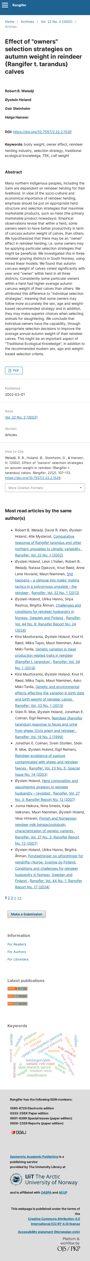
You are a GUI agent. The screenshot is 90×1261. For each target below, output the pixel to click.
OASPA (46, 1192)
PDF (15, 370)
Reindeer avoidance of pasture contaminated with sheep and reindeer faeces (46, 761)
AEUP (63, 1192)
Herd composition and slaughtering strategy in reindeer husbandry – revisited (46, 787)
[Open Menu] (5, 5)
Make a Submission (26, 914)
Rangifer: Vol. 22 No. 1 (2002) (39, 555)
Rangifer (19, 5)
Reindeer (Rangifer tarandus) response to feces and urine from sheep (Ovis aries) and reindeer (48, 724)
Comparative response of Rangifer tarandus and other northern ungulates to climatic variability (48, 542)
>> (19, 898)
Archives (27, 22)
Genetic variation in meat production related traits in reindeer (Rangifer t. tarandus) (45, 655)
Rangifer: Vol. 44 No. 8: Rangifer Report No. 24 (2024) (48, 624)
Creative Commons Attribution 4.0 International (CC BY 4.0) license (54, 1221)
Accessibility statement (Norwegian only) (49, 1232)
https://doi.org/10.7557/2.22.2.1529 (42, 132)
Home (9, 22)
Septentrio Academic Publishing (34, 1156)
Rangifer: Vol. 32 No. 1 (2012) (55, 593)
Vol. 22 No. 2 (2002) (56, 22)
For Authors (17, 952)
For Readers (17, 944)
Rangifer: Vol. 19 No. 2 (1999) (39, 737)
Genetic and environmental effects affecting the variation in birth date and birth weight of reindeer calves (49, 693)
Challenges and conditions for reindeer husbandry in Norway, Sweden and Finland (48, 611)
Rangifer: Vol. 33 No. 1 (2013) (39, 705)
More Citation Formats (25, 488)
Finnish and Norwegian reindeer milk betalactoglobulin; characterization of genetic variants (45, 824)
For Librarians (18, 959)
